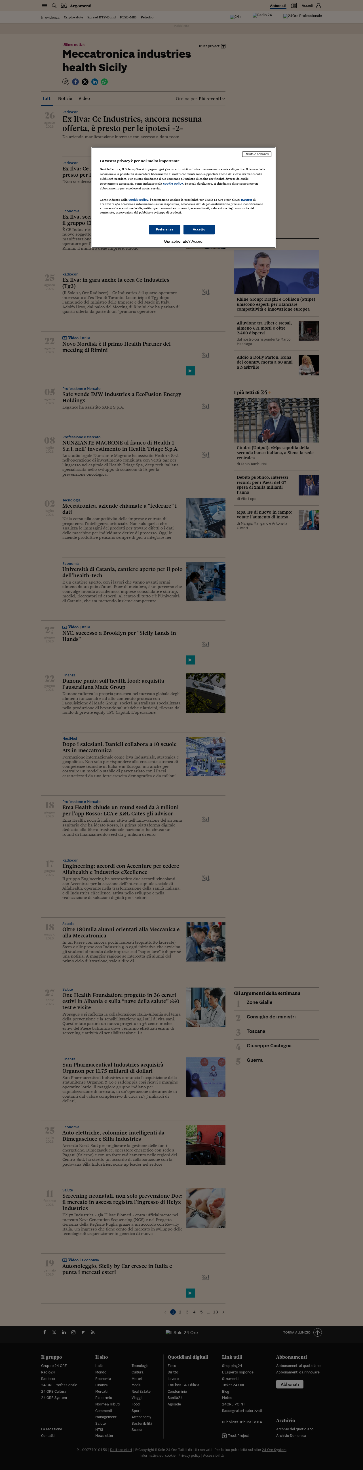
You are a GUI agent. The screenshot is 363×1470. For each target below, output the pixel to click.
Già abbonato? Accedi (183, 241)
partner (246, 199)
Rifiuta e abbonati (257, 154)
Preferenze (165, 229)
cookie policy (173, 183)
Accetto (199, 229)
